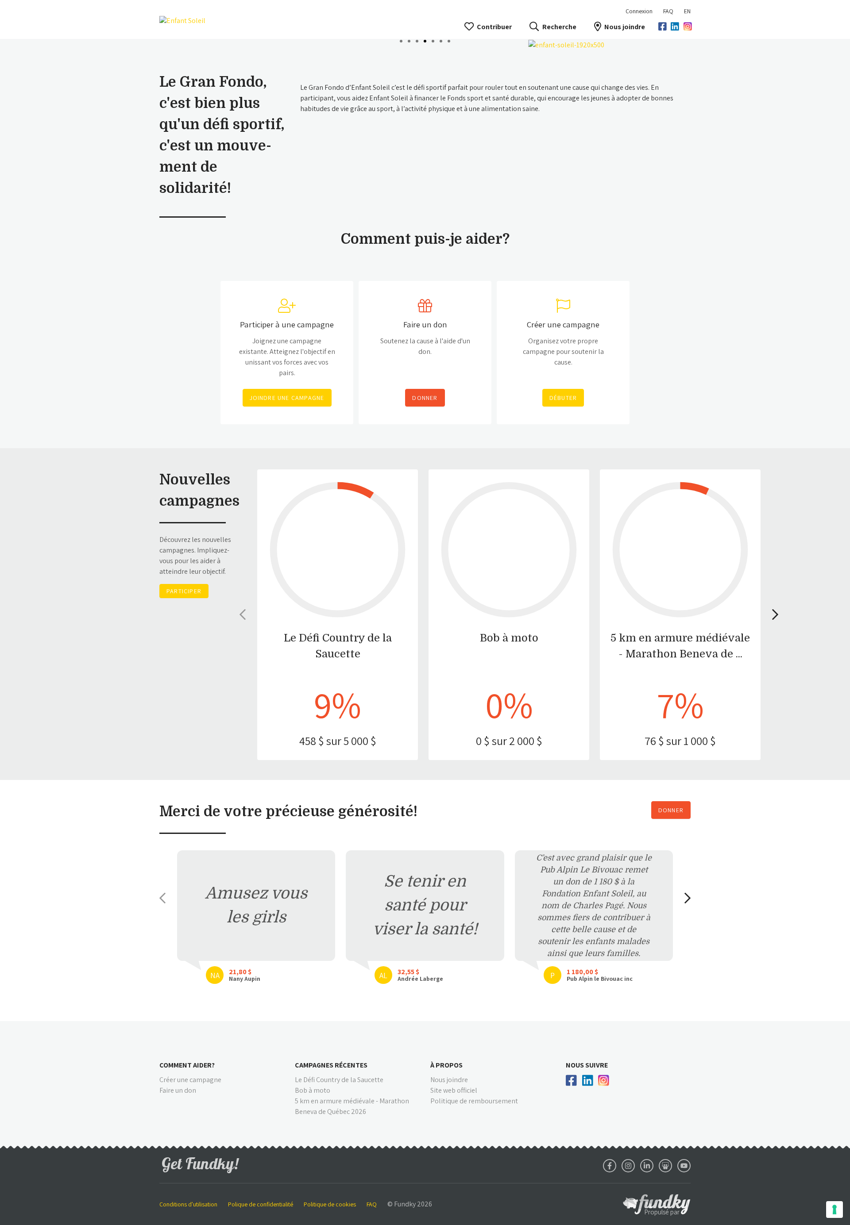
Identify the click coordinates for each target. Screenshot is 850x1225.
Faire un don (177, 1090)
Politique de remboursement (474, 1101)
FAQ (668, 11)
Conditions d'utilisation (188, 1204)
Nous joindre (624, 26)
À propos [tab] (446, 1065)
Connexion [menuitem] (639, 11)
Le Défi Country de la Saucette (339, 1079)
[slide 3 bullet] (417, 40)
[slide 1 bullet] (401, 40)
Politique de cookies (330, 1204)
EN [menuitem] (687, 11)
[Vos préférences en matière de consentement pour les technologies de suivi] (834, 1209)
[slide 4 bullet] (425, 40)
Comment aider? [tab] (187, 1065)
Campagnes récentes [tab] (331, 1065)
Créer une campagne (190, 1079)
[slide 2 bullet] (409, 40)
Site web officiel (453, 1090)
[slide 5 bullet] (433, 40)
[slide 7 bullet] (449, 40)
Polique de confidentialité (260, 1204)
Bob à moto (312, 1090)
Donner (671, 810)
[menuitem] (668, 11)
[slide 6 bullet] (441, 40)
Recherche (559, 26)
